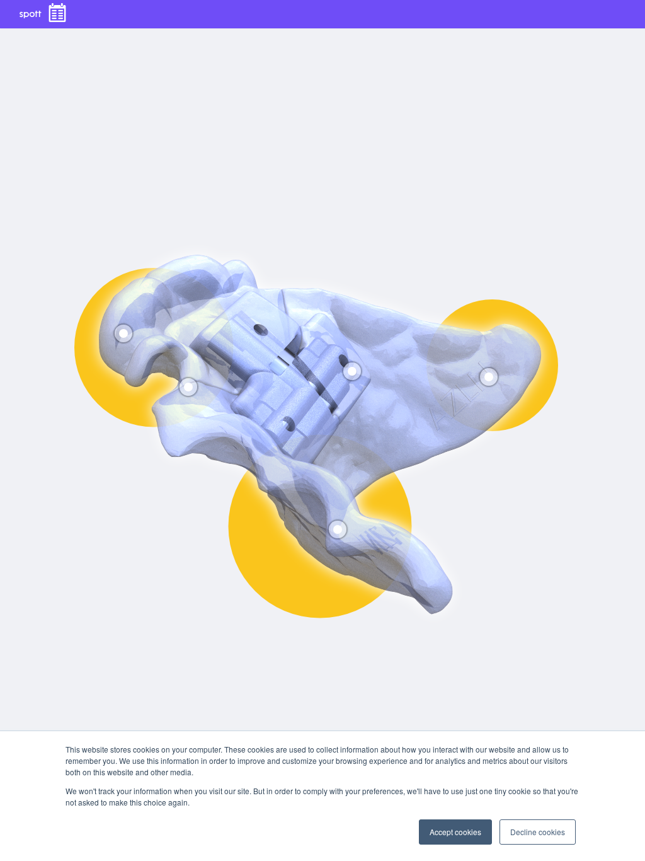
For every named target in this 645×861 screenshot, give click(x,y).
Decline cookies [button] (537, 831)
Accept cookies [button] (455, 831)
